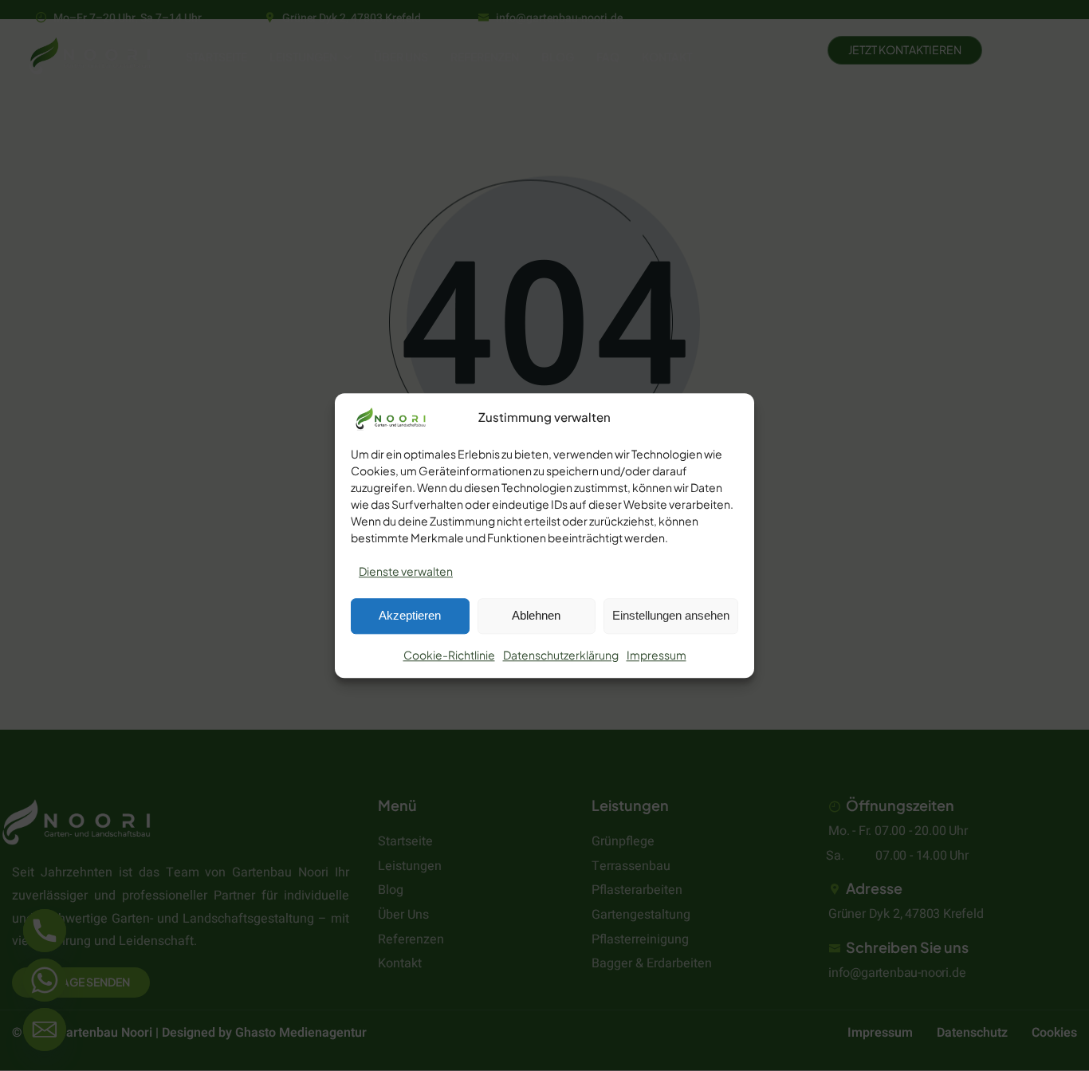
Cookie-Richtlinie (449, 655)
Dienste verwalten (406, 571)
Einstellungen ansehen (670, 616)
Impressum (656, 655)
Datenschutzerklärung (561, 655)
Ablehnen (536, 616)
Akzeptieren (410, 616)
